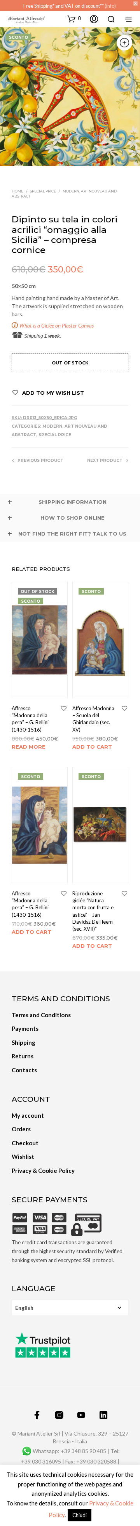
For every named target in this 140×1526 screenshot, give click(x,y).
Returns (22, 1056)
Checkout (25, 1142)
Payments (25, 1028)
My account (28, 1115)
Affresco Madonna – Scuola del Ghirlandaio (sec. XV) (93, 719)
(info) (110, 6)
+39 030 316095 (41, 1461)
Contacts (24, 1069)
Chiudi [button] (79, 1515)
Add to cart (92, 747)
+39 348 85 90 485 (83, 1451)
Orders (21, 1128)
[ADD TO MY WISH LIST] (63, 709)
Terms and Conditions (41, 1014)
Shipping (23, 1042)
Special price (43, 191)
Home (17, 191)
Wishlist (23, 1156)
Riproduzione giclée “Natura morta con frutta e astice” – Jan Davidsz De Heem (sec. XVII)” (93, 911)
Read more (29, 747)
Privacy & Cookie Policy (43, 1170)
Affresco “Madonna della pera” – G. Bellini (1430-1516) (30, 719)
